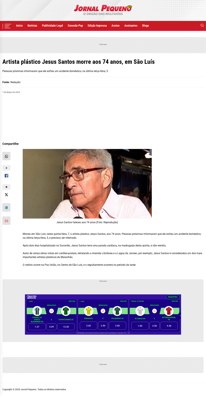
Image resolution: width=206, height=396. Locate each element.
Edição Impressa (97, 25)
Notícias (32, 25)
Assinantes (130, 25)
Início (19, 25)
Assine (116, 25)
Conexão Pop (75, 25)
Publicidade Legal (52, 25)
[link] (103, 10)
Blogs (145, 25)
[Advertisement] (103, 117)
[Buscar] (202, 25)
